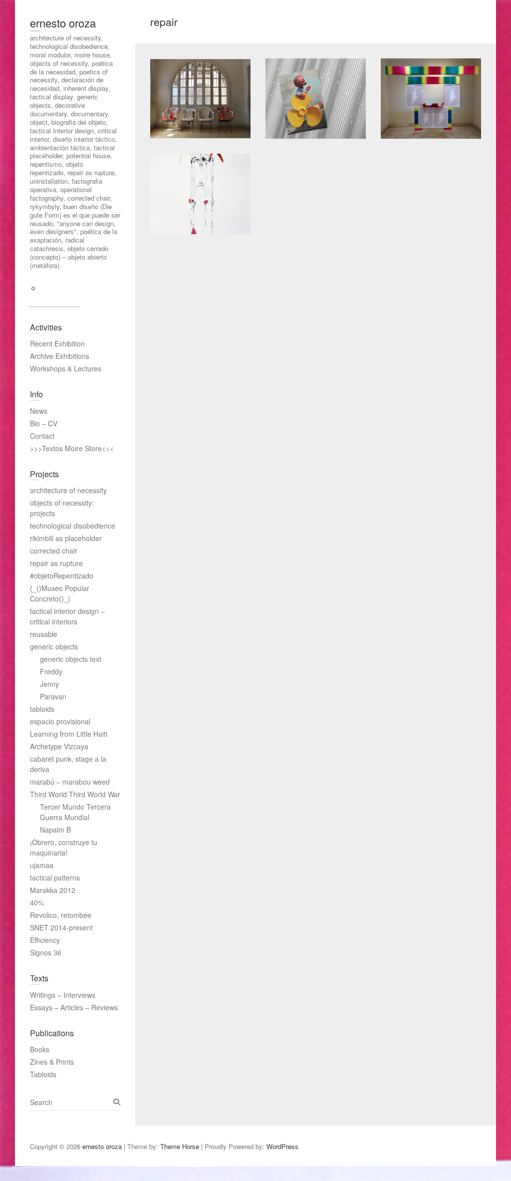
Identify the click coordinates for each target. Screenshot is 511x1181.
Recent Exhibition (57, 343)
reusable (43, 634)
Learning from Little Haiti (68, 734)
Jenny (49, 684)
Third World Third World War (75, 794)
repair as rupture (56, 563)
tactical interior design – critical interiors (67, 616)
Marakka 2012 (52, 890)
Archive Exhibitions (59, 356)
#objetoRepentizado (61, 576)
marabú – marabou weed (70, 782)
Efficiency (45, 940)
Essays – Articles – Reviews (74, 1007)
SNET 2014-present (61, 927)
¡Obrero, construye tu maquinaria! (63, 847)
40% (37, 902)
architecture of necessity (68, 490)
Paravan (53, 696)
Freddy (51, 671)
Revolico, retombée (60, 915)
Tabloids (43, 1074)
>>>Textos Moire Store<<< (72, 448)
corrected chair (53, 551)
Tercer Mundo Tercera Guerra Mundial (75, 812)
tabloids (42, 709)
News (38, 411)
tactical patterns (55, 878)
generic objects (54, 646)
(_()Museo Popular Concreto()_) (59, 593)
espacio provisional (60, 721)
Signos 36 (45, 952)
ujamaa (41, 865)
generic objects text (70, 659)
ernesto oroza (63, 22)
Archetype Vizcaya (59, 746)
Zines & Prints (52, 1062)
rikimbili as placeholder (66, 538)
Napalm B (55, 830)
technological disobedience (72, 526)
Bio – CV (43, 423)
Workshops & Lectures (65, 368)
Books (39, 1049)
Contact (42, 436)
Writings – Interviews (62, 995)
